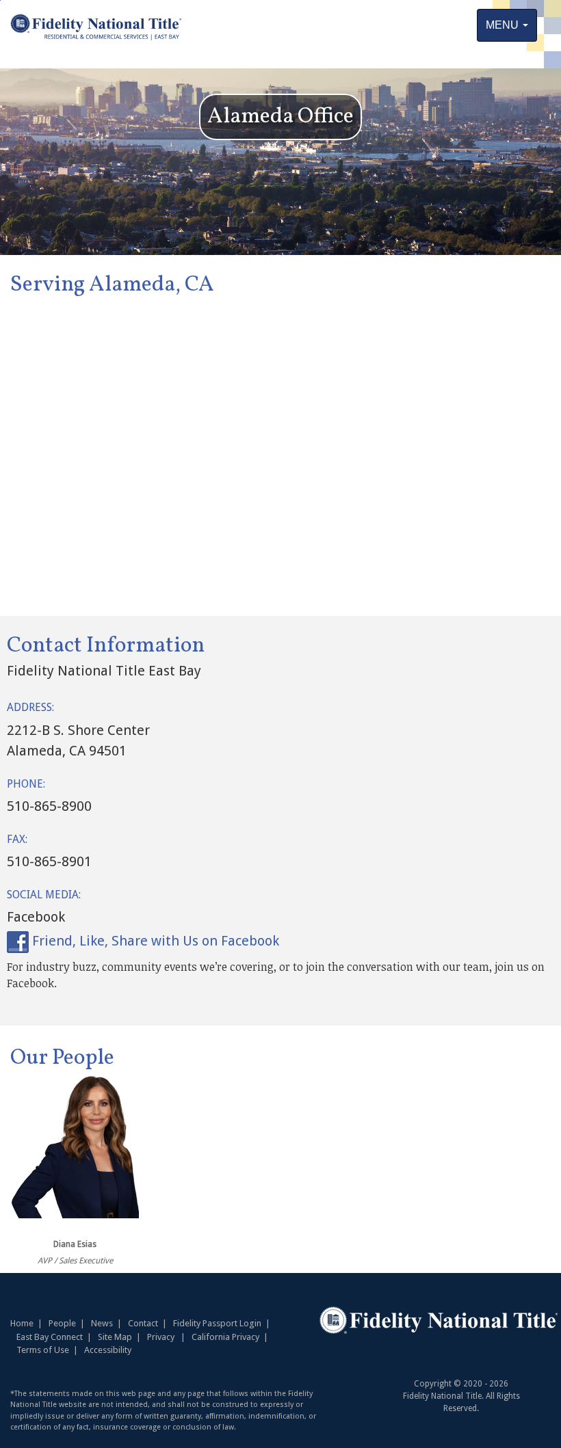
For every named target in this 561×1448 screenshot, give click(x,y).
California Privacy (225, 1337)
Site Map (115, 1337)
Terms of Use (42, 1350)
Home (22, 1323)
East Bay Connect (49, 1337)
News (102, 1323)
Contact (143, 1323)
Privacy (160, 1337)
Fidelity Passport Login (217, 1323)
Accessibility (107, 1350)
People (69, 1323)
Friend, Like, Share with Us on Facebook (154, 941)
